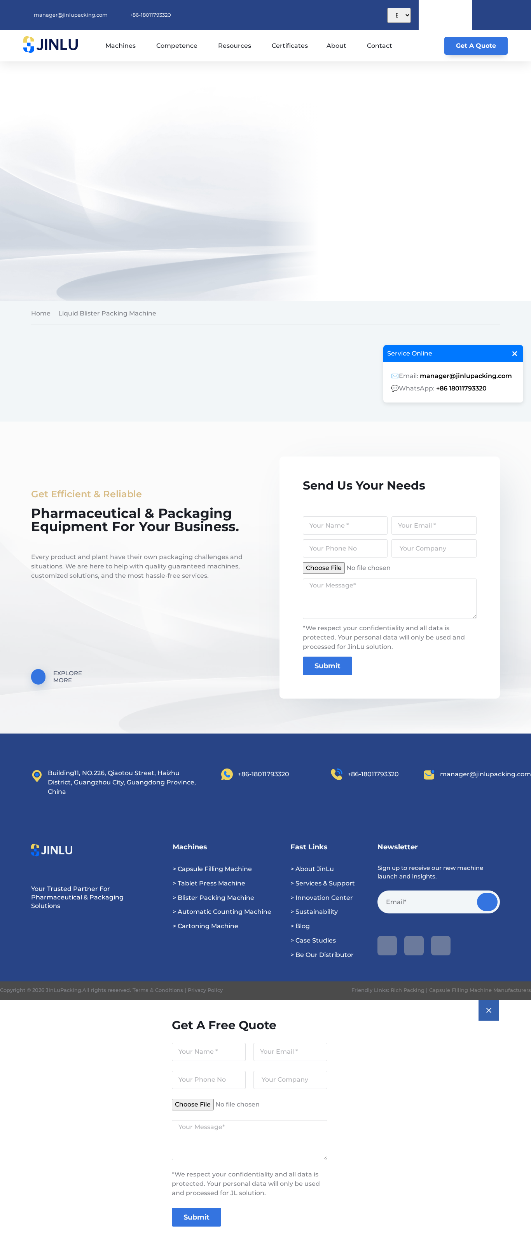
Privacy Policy (205, 990)
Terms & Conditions (158, 990)
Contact (379, 45)
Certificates (290, 45)
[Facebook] (414, 945)
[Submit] (487, 902)
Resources (234, 45)
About (336, 45)
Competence (176, 45)
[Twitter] (441, 945)
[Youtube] (387, 945)
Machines (120, 45)
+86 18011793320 (461, 388)
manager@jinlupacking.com (466, 376)
